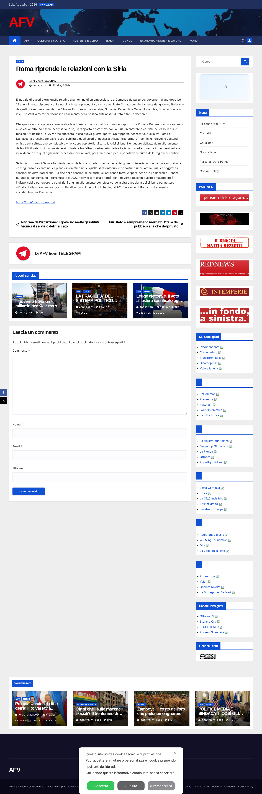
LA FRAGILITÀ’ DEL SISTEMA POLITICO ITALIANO (94, 300)
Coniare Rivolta (210, 587)
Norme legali (208, 152)
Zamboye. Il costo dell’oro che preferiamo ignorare (161, 711)
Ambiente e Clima (85, 40)
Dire (203, 545)
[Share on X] (3, 400)
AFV (21, 22)
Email (17, 446)
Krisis (204, 493)
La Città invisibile (212, 498)
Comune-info (209, 352)
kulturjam (206, 404)
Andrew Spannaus (212, 632)
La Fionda (207, 451)
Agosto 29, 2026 (30, 714)
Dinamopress (209, 363)
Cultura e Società (51, 40)
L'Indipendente (210, 347)
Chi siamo (207, 142)
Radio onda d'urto (212, 534)
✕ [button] (175, 753)
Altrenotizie (208, 576)
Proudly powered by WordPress (27, 786)
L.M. (41, 312)
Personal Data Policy (214, 161)
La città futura (210, 415)
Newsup (58, 786)
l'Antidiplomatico (211, 410)
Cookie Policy (209, 171)
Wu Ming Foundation (214, 540)
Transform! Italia (211, 357)
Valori (204, 581)
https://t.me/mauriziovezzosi (35, 202)
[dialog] (131, 770)
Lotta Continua (210, 487)
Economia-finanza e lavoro (161, 40)
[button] (243, 40)
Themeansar (73, 786)
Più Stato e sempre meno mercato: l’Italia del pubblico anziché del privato (144, 224)
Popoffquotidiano (212, 462)
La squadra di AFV (212, 124)
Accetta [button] (102, 786)
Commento (21, 350)
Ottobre (205, 457)
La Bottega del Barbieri (216, 592)
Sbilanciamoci (209, 504)
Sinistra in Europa (212, 509)
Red (109, 720)
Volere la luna (209, 368)
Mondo (127, 40)
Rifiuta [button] (132, 786)
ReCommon (208, 394)
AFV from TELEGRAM (44, 80)
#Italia (57, 85)
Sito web (18, 468)
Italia (110, 40)
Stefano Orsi (208, 621)
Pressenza (207, 399)
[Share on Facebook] (3, 392)
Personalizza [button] (162, 786)
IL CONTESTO (210, 627)
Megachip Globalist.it (214, 446)
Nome (17, 424)
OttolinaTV (207, 616)
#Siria (66, 85)
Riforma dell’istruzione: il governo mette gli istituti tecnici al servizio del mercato (60, 224)
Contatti (205, 133)
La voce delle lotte (213, 550)
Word (193, 40)
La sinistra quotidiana (215, 441)
